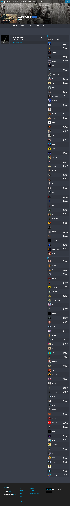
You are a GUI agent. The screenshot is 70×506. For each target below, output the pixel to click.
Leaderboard (29, 1)
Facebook (32, 491)
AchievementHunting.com (35, 493)
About (21, 493)
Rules (21, 491)
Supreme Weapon (18, 37)
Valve (14, 494)
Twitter (32, 490)
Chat (38, 1)
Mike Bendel (10, 491)
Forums (18, 1)
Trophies (20, 19)
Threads (32, 488)
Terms (21, 501)
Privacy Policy (22, 499)
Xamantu (10, 493)
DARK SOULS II (24, 17)
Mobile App (22, 490)
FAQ (20, 488)
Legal (21, 496)
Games (14, 1)
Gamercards (23, 1)
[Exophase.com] (6, 2)
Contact (21, 495)
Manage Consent (23, 498)
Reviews (34, 1)
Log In (67, 1)
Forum (29, 19)
